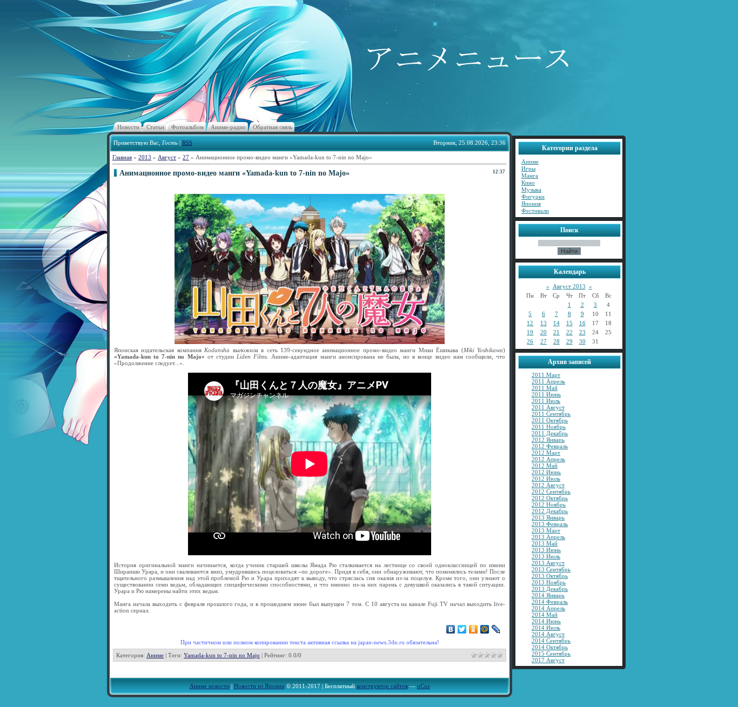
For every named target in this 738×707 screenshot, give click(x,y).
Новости (128, 127)
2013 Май (545, 543)
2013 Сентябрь (551, 569)
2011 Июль (546, 401)
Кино (528, 182)
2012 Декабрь (550, 511)
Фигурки (533, 196)
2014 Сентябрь (551, 640)
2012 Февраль (550, 446)
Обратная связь (272, 127)
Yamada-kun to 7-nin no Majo (222, 655)
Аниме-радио (228, 127)
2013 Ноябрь (549, 582)
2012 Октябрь (550, 498)
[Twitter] (462, 629)
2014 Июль (546, 627)
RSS (187, 142)
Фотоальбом (187, 127)
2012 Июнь (546, 472)
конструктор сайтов (382, 686)
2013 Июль (546, 556)
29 (569, 341)
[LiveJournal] (496, 629)
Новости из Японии (259, 686)
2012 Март (546, 452)
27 (186, 157)
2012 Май (545, 465)
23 (582, 332)
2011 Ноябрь (549, 426)
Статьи (155, 127)
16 (582, 323)
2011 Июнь (546, 394)
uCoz (423, 686)
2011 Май (545, 388)
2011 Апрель (548, 381)
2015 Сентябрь (551, 653)
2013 (144, 157)
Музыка (531, 189)
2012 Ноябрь (549, 504)
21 (556, 332)
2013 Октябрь (550, 576)
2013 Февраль (550, 524)
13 (543, 323)
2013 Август (548, 563)
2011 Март (546, 375)
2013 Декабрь (550, 588)
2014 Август (548, 634)
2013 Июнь (546, 550)
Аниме (155, 655)
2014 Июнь (546, 621)
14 (556, 323)
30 (582, 341)
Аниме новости (210, 686)
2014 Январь (548, 595)
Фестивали (535, 210)
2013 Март (546, 530)
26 (530, 341)
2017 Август (548, 660)
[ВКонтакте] (451, 629)
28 (556, 341)
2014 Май (545, 614)
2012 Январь (548, 439)
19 (530, 332)
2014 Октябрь (550, 647)
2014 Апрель (548, 608)
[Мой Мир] (485, 629)
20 (543, 332)
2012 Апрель (548, 459)
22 (569, 332)
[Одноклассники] (473, 629)
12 (530, 323)
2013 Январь (548, 517)
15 (569, 323)
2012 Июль (546, 478)
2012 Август (548, 485)
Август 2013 (569, 286)
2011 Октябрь (550, 420)
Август (167, 157)
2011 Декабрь (550, 433)
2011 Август (548, 407)
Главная (122, 157)
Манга (529, 175)
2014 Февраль (550, 601)
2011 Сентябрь (551, 413)
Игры (528, 168)
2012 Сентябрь (551, 491)
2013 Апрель (548, 537)
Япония (531, 203)
